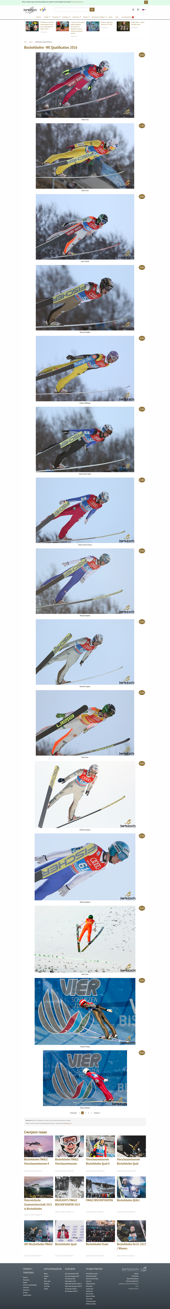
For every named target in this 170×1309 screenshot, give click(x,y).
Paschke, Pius (89, 1291)
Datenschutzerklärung (132, 1279)
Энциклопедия (27, 1295)
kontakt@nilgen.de (66, 1123)
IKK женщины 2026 (70, 1281)
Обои (45, 1279)
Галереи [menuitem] (85, 17)
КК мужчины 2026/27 (71, 1289)
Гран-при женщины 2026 (72, 1276)
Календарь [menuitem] (65, 17)
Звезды (46, 1289)
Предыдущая (74, 1113)
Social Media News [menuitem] (127, 17)
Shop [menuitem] (116, 17)
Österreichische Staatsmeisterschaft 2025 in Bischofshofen (38, 1204)
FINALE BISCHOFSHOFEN (99, 1200)
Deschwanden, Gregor (92, 1274)
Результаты (26, 1280)
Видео (46, 1274)
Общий (25, 1282)
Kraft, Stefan (89, 1286)
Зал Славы (47, 1286)
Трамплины (26, 1290)
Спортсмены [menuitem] (75, 17)
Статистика (26, 1287)
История (25, 1292)
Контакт (136, 1274)
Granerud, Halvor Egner (92, 1279)
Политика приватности (77, 2)
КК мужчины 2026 (70, 1279)
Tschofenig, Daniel (91, 1301)
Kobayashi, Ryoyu (90, 1284)
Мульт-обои (47, 1281)
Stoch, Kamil (89, 1299)
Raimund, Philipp (90, 1296)
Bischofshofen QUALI (128, 1200)
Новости (25, 1277)
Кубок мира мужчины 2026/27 (73, 1284)
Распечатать (135, 1276)
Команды (46, 1284)
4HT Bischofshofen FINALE (38, 1244)
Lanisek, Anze (89, 1289)
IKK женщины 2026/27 (71, 1291)
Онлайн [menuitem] (46, 17)
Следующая (96, 1113)
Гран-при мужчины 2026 (72, 1274)
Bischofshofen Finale (97, 1244)
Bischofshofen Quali (66, 1244)
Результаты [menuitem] (55, 17)
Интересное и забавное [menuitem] (98, 17)
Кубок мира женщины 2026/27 (73, 1286)
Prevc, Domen (89, 1294)
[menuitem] (133, 9)
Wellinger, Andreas (91, 1304)
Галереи (31, 42)
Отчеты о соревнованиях (30, 1285)
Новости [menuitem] (38, 17)
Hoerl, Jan (88, 1281)
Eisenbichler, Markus (91, 1276)
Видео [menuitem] (110, 17)
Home (25, 42)
